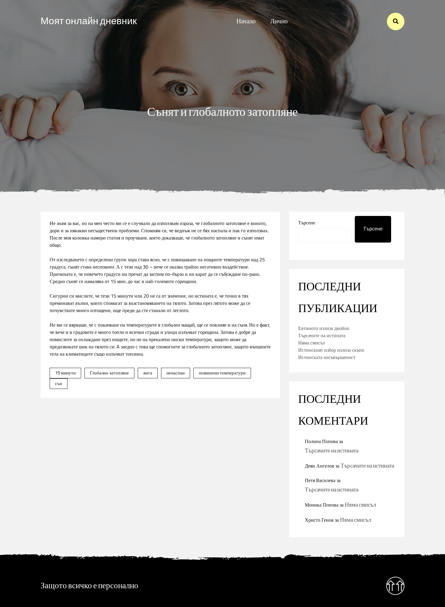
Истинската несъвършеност (326, 357)
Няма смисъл (311, 342)
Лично (279, 21)
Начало (246, 21)
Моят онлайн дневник (89, 21)
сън (58, 383)
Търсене (306, 222)
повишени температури (222, 372)
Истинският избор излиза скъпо (331, 350)
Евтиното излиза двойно (323, 328)
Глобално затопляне (109, 372)
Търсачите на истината (321, 335)
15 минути (65, 372)
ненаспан (175, 372)
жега (147, 372)
